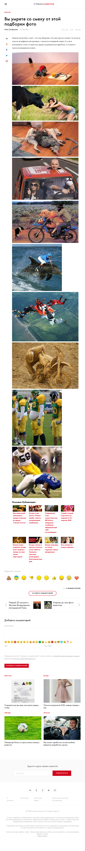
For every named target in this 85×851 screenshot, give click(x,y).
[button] (6, 605)
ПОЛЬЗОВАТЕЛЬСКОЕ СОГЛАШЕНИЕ (60, 799)
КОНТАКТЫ (24, 798)
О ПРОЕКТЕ (10, 799)
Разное (7, 12)
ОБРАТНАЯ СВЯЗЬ (38, 799)
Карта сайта (42, 836)
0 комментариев (73, 588)
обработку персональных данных (66, 656)
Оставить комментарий (42, 593)
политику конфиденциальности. (24, 658)
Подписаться (62, 773)
